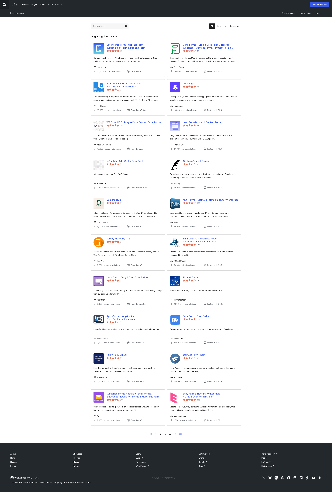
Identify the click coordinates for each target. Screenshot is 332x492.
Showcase (77, 454)
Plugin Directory (17, 13)
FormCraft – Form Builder (196, 316)
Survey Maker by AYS (118, 238)
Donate (203, 462)
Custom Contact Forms (196, 161)
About (13, 454)
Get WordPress (320, 4)
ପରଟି (180, 434)
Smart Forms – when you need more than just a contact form (200, 240)
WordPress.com (269, 454)
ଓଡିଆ (37, 478)
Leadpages (189, 83)
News (12, 458)
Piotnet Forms (190, 277)
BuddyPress (267, 466)
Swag (202, 466)
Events (202, 458)
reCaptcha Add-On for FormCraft (124, 161)
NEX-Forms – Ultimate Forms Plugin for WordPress (210, 199)
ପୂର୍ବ (151, 434)
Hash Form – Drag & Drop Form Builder (127, 277)
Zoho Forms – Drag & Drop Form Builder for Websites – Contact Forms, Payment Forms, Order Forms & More (207, 46)
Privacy (13, 466)
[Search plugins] (126, 26)
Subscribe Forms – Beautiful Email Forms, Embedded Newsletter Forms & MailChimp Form (132, 395)
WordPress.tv (143, 466)
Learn (138, 454)
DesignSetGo (113, 199)
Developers (141, 462)
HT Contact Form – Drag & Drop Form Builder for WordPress (123, 85)
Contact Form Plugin (194, 355)
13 (175, 433)
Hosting (13, 462)
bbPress (266, 462)
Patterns (76, 466)
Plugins (76, 462)
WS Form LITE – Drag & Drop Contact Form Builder (134, 122)
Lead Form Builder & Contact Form (202, 122)
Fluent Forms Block (116, 355)
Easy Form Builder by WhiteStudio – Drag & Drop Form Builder (201, 395)
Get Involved (204, 454)
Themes (76, 458)
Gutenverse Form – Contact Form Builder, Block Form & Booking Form (125, 46)
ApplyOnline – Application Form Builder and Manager (120, 317)
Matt (264, 458)
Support (139, 458)
